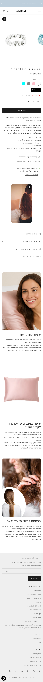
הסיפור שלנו (37, 639)
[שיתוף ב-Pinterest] (27, 257)
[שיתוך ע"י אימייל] (24, 257)
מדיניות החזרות (35, 661)
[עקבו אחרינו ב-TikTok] (16, 671)
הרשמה (34, 578)
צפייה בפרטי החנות (31, 175)
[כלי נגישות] (3, 678)
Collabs (38, 602)
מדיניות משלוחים (35, 657)
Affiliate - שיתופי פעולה (33, 598)
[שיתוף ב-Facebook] (34, 257)
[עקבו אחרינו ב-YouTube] (22, 671)
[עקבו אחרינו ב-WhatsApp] (10, 671)
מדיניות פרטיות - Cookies (32, 665)
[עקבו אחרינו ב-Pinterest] (27, 671)
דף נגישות (37, 614)
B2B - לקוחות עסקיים (34, 594)
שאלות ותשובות (35, 610)
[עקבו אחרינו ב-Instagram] (33, 671)
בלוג (39, 643)
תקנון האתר (37, 654)
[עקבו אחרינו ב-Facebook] (39, 671)
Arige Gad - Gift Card (34, 606)
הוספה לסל (21, 110)
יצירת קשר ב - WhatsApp (33, 621)
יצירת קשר (37, 591)
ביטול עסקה (37, 617)
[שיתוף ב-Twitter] (31, 257)
